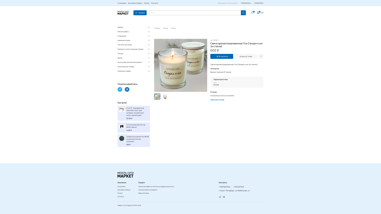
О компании (122, 3)
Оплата (146, 3)
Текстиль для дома (125, 45)
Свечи (173, 28)
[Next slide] (204, 65)
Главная (157, 28)
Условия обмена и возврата (147, 190)
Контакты (154, 3)
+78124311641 (258, 3)
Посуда (120, 53)
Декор (165, 28)
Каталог (142, 13)
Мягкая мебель (123, 32)
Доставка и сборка (135, 3)
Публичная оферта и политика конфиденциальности (156, 186)
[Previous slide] (157, 65)
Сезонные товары (124, 71)
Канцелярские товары (126, 66)
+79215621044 (246, 3)
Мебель (120, 27)
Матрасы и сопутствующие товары (130, 49)
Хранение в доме (124, 40)
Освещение (122, 36)
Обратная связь (143, 193)
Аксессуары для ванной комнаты (130, 62)
